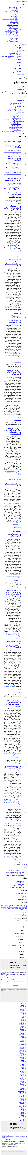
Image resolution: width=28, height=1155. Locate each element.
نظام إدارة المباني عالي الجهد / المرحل (11, 110)
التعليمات (18, 59)
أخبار (23, 44)
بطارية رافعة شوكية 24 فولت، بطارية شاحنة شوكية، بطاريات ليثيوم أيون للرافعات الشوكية (12, 431)
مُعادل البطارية (14, 10)
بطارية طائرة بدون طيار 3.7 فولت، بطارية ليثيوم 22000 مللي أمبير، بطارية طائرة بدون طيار (12, 818)
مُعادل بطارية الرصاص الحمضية (10, 19)
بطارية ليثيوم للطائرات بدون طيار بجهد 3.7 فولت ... (12, 188)
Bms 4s (25, 909)
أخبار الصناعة (17, 48)
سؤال (20, 256)
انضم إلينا (15, 72)
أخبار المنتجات (17, 47)
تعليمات (19, 62)
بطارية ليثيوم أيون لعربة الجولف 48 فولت (14, 535)
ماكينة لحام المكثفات (12, 25)
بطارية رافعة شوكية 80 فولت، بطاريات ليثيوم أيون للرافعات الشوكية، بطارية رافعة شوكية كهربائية (13, 593)
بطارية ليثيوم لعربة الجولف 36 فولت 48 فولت (13, 264)
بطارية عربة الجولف (13, 39)
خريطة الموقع (4, 905)
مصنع (19, 69)
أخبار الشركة (18, 45)
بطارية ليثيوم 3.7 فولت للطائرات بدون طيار (14, 321)
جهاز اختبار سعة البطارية (11, 8)
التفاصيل (16, 256)
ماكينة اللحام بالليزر (13, 26)
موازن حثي (15, 17)
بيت (23, 4)
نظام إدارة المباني (16, 29)
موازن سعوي (14, 16)
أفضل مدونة (21, 899)
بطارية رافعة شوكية (13, 38)
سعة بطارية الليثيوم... (14, 197)
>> (21, 864)
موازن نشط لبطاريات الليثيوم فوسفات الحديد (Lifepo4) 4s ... (14, 158)
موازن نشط (18, 14)
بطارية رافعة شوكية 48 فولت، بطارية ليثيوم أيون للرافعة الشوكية (13, 372)
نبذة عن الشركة (17, 68)
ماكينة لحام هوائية (13, 28)
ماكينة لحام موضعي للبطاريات (13, 54)
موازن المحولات (14, 22)
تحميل (19, 65)
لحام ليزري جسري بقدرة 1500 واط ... (13, 146)
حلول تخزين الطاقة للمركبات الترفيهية (11, 56)
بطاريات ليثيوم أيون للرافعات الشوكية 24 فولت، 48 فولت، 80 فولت (12, 208)
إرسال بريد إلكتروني (22, 919)
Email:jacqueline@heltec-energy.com (15, 872)
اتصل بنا (19, 71)
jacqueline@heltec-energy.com (16, 945)
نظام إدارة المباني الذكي (12, 32)
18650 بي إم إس (23, 907)
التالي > (24, 864)
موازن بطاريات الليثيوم (12, 907)
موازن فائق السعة (13, 20)
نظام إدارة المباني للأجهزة (11, 31)
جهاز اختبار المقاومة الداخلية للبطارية (11, 131)
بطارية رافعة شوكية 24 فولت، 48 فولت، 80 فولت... (12, 179)
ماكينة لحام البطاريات (15, 23)
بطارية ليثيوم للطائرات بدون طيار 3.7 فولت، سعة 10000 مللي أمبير (12, 767)
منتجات (22, 5)
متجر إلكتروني (20, 74)
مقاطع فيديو (18, 63)
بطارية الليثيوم (17, 37)
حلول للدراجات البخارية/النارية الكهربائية (11, 57)
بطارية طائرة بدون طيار (12, 41)
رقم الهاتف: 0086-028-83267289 (16, 870)
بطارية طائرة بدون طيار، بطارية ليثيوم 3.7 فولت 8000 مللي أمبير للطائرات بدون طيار (13, 703)
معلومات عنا (21, 66)
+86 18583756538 (19, 933)
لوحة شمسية (17, 42)
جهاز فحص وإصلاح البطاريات (13, 7)
